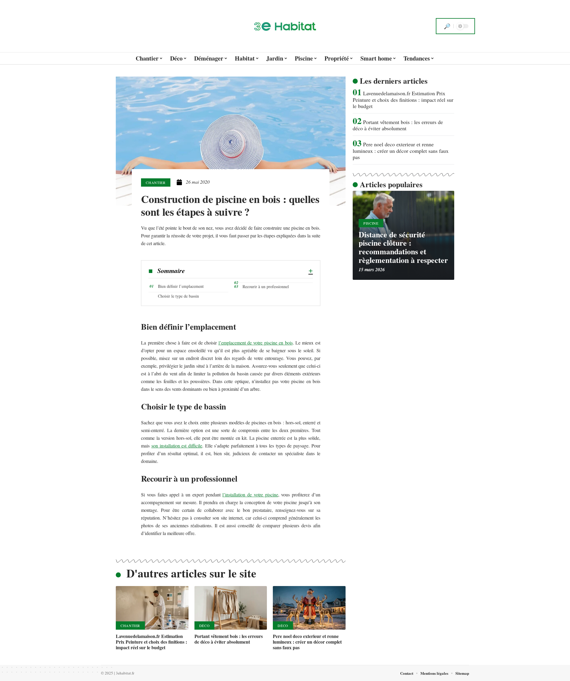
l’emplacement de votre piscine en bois (255, 342)
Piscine (371, 223)
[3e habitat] (285, 26)
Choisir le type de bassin (179, 296)
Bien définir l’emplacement (181, 286)
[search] (447, 26)
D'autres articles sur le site (191, 573)
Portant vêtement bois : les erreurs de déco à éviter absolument (228, 639)
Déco (204, 625)
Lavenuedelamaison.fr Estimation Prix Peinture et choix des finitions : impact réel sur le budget (151, 642)
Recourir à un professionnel (266, 286)
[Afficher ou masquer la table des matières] (249, 270)
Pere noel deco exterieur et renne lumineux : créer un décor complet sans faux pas (307, 642)
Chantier (156, 182)
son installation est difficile (176, 445)
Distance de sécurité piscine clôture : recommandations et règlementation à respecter (403, 247)
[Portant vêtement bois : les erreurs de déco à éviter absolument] (230, 608)
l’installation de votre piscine (250, 494)
